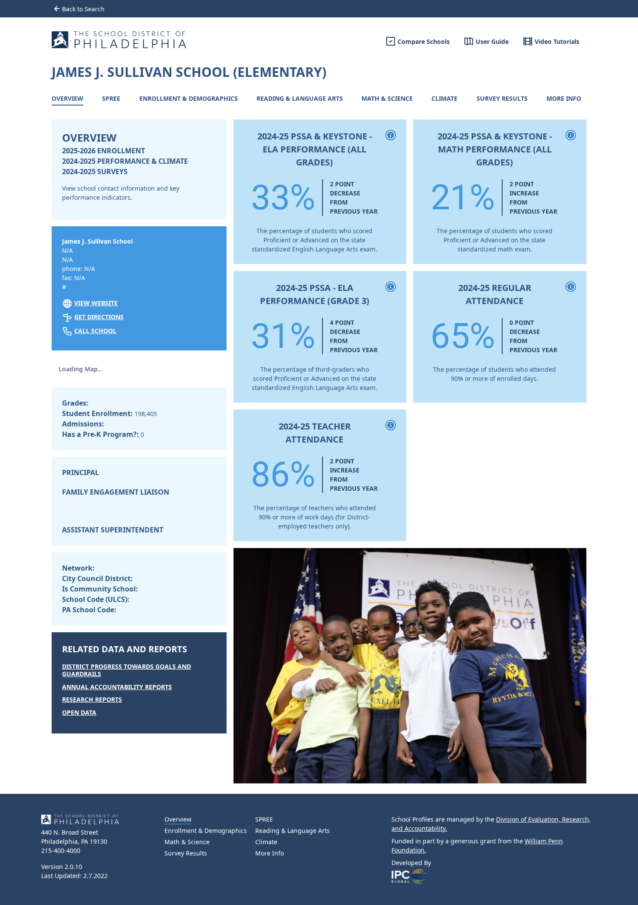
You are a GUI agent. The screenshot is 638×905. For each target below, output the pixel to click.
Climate (444, 98)
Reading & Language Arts (300, 98)
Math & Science (387, 98)
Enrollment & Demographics (188, 98)
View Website (96, 303)
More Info (563, 98)
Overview (67, 98)
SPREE (111, 98)
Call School (95, 331)
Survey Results (502, 98)
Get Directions (99, 317)
